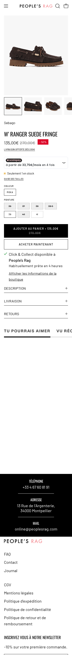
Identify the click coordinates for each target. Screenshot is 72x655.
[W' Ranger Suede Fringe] (13, 106)
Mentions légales (18, 592)
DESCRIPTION (15, 288)
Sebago (9, 123)
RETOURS (11, 314)
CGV (7, 584)
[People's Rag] (36, 6)
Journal (10, 570)
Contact (11, 562)
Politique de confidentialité (27, 609)
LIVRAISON (13, 301)
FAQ (7, 554)
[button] (57, 6)
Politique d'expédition (23, 601)
